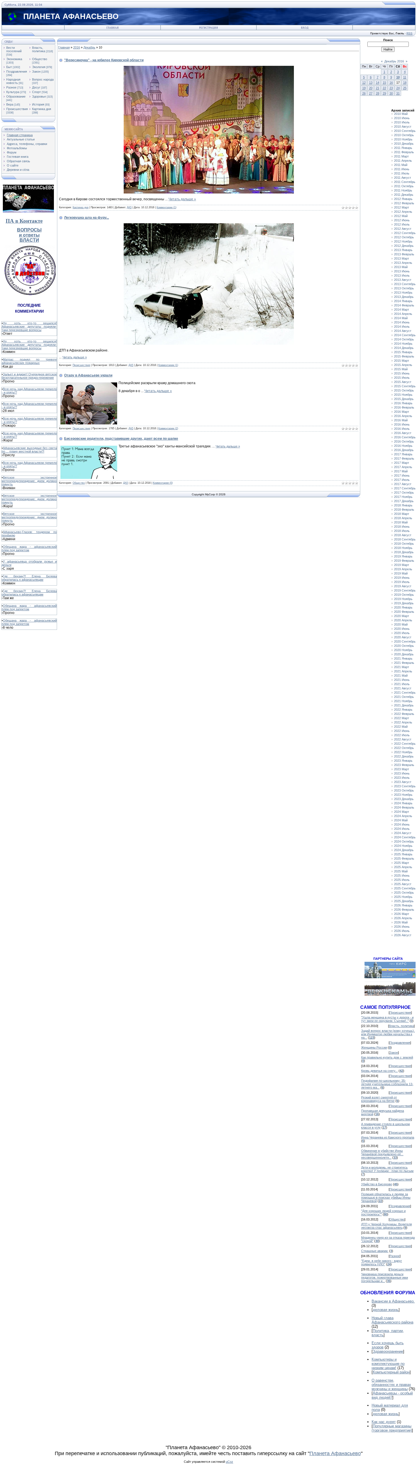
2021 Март (401, 667)
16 (391, 82)
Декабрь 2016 (394, 61)
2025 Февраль (404, 858)
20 (370, 88)
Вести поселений (14, 49)
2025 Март (401, 862)
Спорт (36, 92)
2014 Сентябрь (405, 335)
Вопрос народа (43, 79)
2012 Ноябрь (403, 241)
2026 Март (401, 914)
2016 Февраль (404, 407)
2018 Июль (402, 531)
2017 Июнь (402, 475)
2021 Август (402, 688)
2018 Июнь (402, 526)
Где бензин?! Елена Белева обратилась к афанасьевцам (29, 578)
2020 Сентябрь (405, 641)
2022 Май (401, 726)
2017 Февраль (404, 458)
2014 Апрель (403, 313)
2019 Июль (402, 582)
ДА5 (129, 207)
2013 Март (401, 258)
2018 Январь (403, 505)
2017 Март (401, 462)
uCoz (229, 1461)
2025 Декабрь (404, 901)
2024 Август (402, 833)
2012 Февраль (404, 203)
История (38, 104)
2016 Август (402, 433)
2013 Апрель (403, 262)
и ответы (29, 235)
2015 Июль (402, 377)
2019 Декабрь (404, 603)
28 (377, 93)
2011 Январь (403, 148)
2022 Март (401, 718)
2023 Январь (403, 760)
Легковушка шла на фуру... (86, 218)
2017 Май (401, 471)
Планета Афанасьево (335, 1453)
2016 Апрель (403, 416)
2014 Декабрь (404, 348)
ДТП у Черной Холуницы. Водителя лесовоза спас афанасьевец (386, 1225)
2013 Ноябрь (403, 292)
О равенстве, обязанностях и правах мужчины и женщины (391, 1384)
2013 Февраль (404, 254)
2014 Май (401, 318)
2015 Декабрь (404, 399)
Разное (11, 87)
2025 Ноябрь (403, 896)
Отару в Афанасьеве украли (88, 375)
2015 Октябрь (404, 390)
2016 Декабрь (404, 450)
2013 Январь (403, 250)
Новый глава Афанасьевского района (392, 1320)
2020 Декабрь (404, 654)
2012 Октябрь (404, 237)
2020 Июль (402, 633)
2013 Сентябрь (405, 284)
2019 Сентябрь (405, 590)
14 (377, 82)
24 (398, 88)
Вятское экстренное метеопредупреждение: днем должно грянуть (29, 481)
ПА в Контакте (24, 221)
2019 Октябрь (404, 594)
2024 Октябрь (404, 841)
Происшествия (17, 109)
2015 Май (401, 369)
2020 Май (401, 624)
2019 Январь (403, 556)
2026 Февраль (404, 909)
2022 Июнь (402, 731)
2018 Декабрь (404, 552)
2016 (76, 47)
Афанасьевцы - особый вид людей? (392, 1395)
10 (398, 77)
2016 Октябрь (404, 441)
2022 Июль (402, 735)
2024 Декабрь (404, 850)
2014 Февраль (404, 305)
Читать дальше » (182, 199)
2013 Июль (402, 275)
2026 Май (401, 922)
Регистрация (208, 27)
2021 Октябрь (404, 696)
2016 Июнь (402, 424)
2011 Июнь (401, 169)
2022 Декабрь (404, 756)
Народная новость (13, 81)
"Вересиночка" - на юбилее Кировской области (104, 60)
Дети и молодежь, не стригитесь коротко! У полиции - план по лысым (387, 1169)
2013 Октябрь (404, 288)
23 (391, 88)
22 (384, 88)
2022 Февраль (404, 714)
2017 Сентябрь (405, 488)
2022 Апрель (403, 722)
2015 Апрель (403, 365)
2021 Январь (403, 658)
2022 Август (402, 739)
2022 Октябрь (404, 748)
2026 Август (402, 935)
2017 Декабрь (404, 501)
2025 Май (401, 871)
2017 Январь (403, 454)
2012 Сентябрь (405, 233)
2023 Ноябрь (403, 794)
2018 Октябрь (404, 543)
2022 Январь (403, 709)
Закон (36, 71)
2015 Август (402, 382)
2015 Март (401, 360)
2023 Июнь (402, 773)
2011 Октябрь (404, 186)
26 (364, 93)
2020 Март (401, 616)
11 (404, 77)
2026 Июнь (402, 926)
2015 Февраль (404, 356)
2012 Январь (403, 199)
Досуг (36, 87)
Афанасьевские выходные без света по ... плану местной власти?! (29, 449)
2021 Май (401, 675)
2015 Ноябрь (403, 394)
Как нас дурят (384, 1422)
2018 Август (402, 535)
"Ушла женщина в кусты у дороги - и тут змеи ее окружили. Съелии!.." (387, 1019)
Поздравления (16, 71)
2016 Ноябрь (403, 445)
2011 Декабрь (403, 194)
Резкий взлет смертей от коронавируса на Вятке (379, 1099)
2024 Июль (402, 828)
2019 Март (401, 565)
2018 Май (401, 522)
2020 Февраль (404, 611)
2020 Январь (403, 607)
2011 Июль (401, 173)
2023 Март (401, 769)
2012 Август (402, 228)
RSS (409, 33)
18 (405, 82)
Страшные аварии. (374, 1251)
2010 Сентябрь (405, 130)
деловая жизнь (386, 1310)
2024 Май (401, 820)
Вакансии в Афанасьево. (393, 1301)
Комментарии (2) (168, 428)
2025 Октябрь (404, 892)
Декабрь (89, 47)
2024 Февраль (404, 807)
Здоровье (39, 96)
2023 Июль (402, 777)
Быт (9, 67)
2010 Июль (402, 122)
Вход (304, 27)
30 (391, 93)
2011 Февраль (404, 152)
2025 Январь (403, 854)
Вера (9, 104)
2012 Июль (402, 224)
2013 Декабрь (404, 296)
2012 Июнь (402, 220)
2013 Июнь (402, 271)
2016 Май (401, 420)
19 (364, 88)
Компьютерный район (391, 1372)
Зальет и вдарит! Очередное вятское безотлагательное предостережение (29, 376)
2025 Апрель (403, 867)
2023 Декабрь (404, 799)
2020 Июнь (402, 628)
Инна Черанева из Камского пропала (387, 1137)
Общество (39, 59)
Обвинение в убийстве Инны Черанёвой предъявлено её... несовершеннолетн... (382, 1154)
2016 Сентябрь (405, 437)
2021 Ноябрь (403, 701)
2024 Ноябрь (403, 845)
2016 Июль (402, 428)
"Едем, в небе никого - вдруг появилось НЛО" (381, 1262)
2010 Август (402, 126)
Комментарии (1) (166, 207)
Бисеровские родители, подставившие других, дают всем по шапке (121, 439)
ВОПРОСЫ (29, 230)
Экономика (14, 59)
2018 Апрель (403, 518)
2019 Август (402, 586)
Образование (16, 96)
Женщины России (374, 1047)
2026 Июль (402, 931)
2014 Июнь (402, 322)
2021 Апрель (403, 671)
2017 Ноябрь (403, 496)
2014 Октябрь (404, 339)
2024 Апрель (403, 816)
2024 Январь (403, 803)
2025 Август (402, 884)
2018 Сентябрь (405, 539)
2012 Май (401, 216)
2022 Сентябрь (405, 743)
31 (398, 93)
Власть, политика (38, 49)
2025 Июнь (402, 875)
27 (370, 93)
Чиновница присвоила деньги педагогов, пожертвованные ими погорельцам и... (384, 1277)
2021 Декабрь (404, 705)
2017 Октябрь (404, 492)
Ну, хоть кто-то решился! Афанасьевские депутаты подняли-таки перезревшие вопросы (29, 326)
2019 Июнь (402, 577)
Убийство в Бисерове (376, 1184)
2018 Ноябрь (403, 548)
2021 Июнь (402, 679)
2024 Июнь (402, 824)
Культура (12, 92)
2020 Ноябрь (403, 650)
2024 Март (401, 811)
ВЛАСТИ (29, 240)
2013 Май (401, 267)
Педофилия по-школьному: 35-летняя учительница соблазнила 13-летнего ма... (387, 1084)
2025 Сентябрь (405, 888)
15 (384, 82)
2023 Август (402, 782)
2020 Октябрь (404, 645)
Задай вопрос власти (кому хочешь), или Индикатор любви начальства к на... (388, 1034)
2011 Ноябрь (403, 190)
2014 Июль (402, 326)
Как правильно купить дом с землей (387, 1057)
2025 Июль (402, 879)
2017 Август (402, 484)
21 (377, 88)
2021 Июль (402, 684)
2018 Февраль (404, 509)
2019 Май (401, 573)
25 (405, 88)
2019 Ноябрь (403, 599)
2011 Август (402, 177)
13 (370, 82)
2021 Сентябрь (405, 692)
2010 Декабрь (404, 143)
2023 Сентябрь (405, 786)
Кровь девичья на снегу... (379, 1070)
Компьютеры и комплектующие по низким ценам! (388, 1363)
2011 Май (400, 165)
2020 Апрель (403, 620)
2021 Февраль (404, 662)
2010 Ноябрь (403, 139)
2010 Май (401, 113)
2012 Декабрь (404, 245)
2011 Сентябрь (404, 182)
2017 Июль (402, 479)
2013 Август (402, 279)
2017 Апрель (403, 467)
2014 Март (401, 309)
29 (384, 93)
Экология (38, 67)
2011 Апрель (403, 160)
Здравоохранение (388, 1351)
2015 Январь (403, 352)
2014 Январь (403, 301)
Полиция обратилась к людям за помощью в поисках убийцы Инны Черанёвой (385, 1197)
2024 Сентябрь (405, 837)
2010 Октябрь (404, 135)
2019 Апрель (403, 569)
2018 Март (401, 513)
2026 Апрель (403, 918)
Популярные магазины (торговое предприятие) (392, 1428)
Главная (112, 27)
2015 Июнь (402, 373)
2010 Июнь (402, 118)
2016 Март (401, 411)
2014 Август (402, 331)
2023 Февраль (404, 765)
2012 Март (401, 207)
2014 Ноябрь (403, 343)
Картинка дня (41, 109)
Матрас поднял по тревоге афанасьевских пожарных (29, 361)
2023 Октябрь (404, 790)
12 (364, 82)
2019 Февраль (404, 560)
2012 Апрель (403, 211)
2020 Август (402, 637)
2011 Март (401, 156)
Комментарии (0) (163, 482)
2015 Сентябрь (405, 386)
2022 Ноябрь (403, 752)
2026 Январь (403, 905)
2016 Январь (403, 403)
